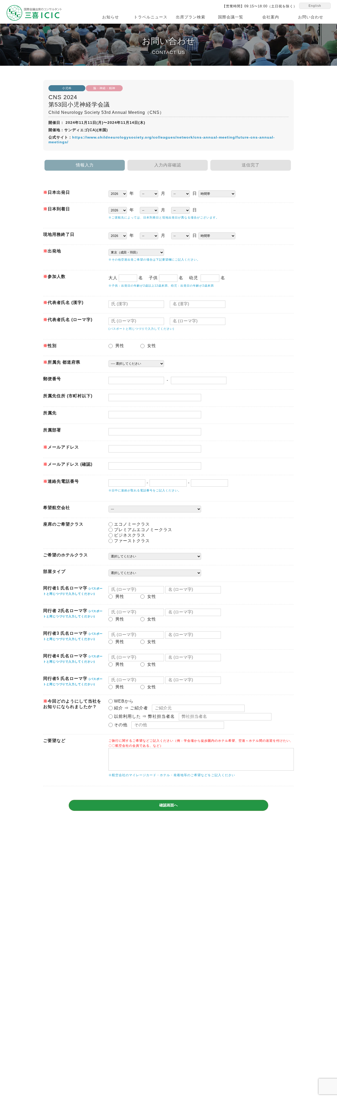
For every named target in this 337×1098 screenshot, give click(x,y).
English (315, 6)
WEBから (123, 701)
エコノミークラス (131, 524)
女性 (153, 345)
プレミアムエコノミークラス (142, 529)
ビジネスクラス (129, 535)
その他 (120, 725)
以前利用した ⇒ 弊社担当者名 (144, 716)
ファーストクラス (131, 540)
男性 (121, 345)
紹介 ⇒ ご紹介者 (130, 708)
